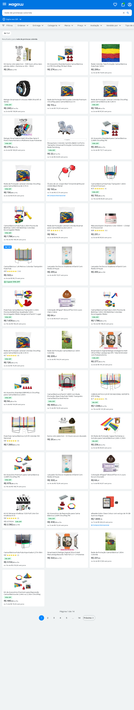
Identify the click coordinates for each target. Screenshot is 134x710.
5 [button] (66, 618)
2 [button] (47, 618)
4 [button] (60, 618)
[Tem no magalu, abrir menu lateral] (4, 4)
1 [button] (41, 618)
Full (8, 33)
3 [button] (54, 618)
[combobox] (67, 12)
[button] (123, 12)
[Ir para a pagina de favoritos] (115, 4)
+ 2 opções (67, 139)
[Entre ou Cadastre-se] (129, 4)
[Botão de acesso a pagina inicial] (59, 4)
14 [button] (79, 618)
